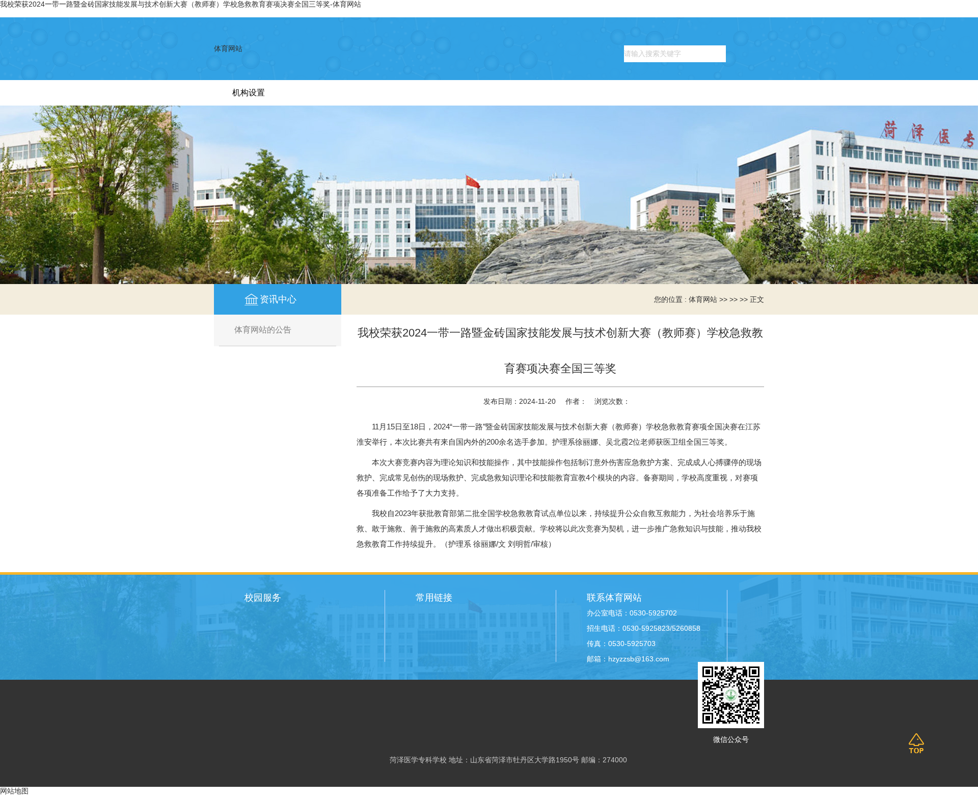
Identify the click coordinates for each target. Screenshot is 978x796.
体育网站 (228, 49)
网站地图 (14, 791)
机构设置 (248, 92)
